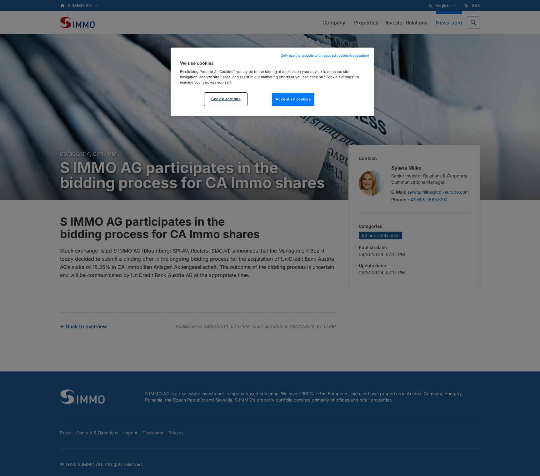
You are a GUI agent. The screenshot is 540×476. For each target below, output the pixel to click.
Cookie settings (226, 99)
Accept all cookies (293, 99)
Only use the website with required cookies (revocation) (325, 56)
